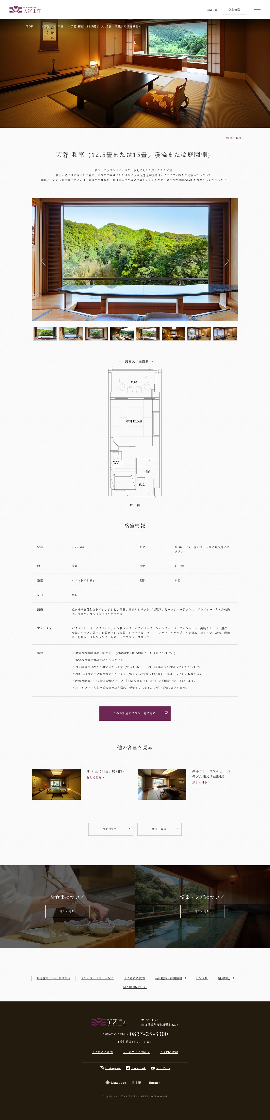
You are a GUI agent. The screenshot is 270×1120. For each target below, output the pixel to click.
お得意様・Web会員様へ (53, 978)
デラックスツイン (141, 688)
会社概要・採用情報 (168, 978)
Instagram (113, 1068)
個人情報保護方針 (135, 987)
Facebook (138, 1068)
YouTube (163, 1068)
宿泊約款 (224, 978)
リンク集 (202, 978)
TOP (29, 26)
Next (226, 261)
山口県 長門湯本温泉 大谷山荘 (25, 9)
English (212, 9)
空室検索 (234, 9)
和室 (60, 26)
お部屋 (45, 26)
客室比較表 (233, 138)
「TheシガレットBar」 (141, 681)
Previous (43, 261)
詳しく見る (94, 777)
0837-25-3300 (149, 1034)
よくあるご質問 (134, 978)
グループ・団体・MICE (97, 978)
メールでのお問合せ (136, 1052)
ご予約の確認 (169, 1052)
